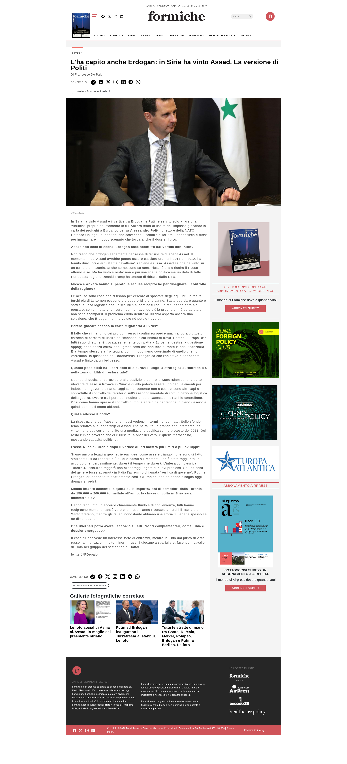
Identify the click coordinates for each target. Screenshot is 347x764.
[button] (95, 25)
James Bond (176, 35)
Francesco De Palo (89, 74)
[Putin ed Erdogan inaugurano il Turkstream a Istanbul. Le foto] (137, 612)
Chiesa (145, 35)
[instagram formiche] (87, 730)
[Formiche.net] (270, 16)
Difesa (159, 35)
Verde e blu (197, 35)
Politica (99, 35)
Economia (116, 35)
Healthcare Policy (222, 35)
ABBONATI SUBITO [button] (245, 308)
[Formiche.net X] (109, 16)
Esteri (132, 35)
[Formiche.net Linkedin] (122, 16)
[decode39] (249, 701)
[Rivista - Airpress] (249, 689)
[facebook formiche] (74, 730)
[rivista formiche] (245, 531)
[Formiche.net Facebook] (103, 16)
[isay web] (260, 730)
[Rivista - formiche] (249, 677)
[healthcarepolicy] (249, 712)
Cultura (245, 35)
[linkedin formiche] (93, 730)
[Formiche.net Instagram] (115, 16)
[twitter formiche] (81, 730)
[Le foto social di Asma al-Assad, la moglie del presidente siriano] (91, 612)
